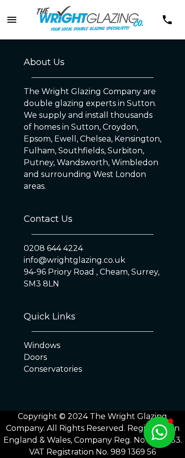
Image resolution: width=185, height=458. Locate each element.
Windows (42, 345)
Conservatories (53, 369)
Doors (35, 357)
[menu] (12, 20)
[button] (159, 432)
